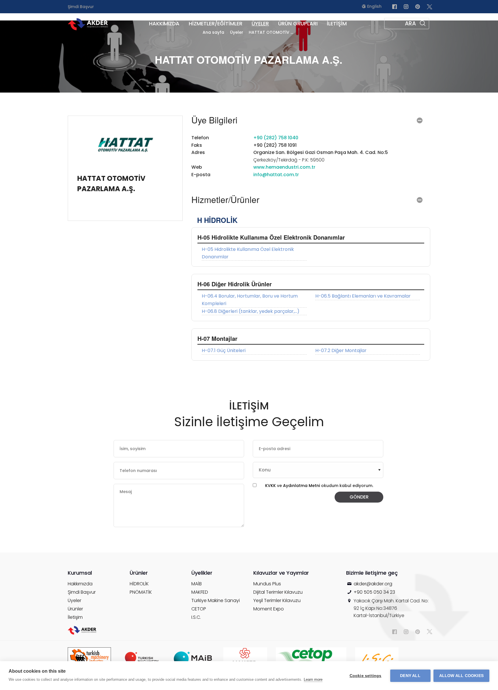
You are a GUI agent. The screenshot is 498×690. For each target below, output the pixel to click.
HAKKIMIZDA (164, 23)
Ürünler (75, 609)
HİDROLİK (139, 583)
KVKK (270, 485)
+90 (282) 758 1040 (275, 137)
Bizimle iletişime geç (372, 572)
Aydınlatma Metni (302, 485)
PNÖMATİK (141, 592)
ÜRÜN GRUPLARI (298, 23)
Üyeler (74, 600)
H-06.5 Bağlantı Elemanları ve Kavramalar (363, 296)
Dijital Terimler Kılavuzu (278, 592)
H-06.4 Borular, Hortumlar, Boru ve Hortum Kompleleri (250, 300)
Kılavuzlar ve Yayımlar (281, 572)
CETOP (198, 609)
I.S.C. (196, 617)
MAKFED (199, 592)
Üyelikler (201, 572)
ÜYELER (260, 23)
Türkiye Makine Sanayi (215, 600)
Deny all (410, 676)
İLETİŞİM (337, 23)
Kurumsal (80, 572)
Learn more (313, 679)
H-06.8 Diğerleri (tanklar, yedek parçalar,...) (250, 311)
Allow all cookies (461, 676)
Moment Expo (268, 609)
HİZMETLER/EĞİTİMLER (215, 23)
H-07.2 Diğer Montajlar (341, 350)
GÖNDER (359, 497)
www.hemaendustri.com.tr (284, 167)
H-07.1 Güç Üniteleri (224, 350)
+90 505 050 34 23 (374, 592)
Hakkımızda (80, 583)
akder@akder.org (373, 583)
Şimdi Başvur (81, 7)
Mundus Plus (267, 583)
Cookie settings (366, 676)
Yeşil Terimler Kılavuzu (277, 600)
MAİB (196, 583)
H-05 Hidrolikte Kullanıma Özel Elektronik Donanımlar (248, 253)
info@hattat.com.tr (276, 174)
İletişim (75, 617)
